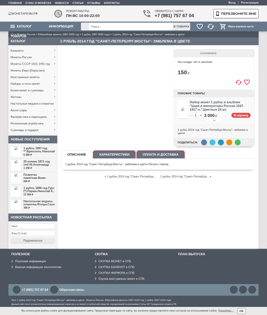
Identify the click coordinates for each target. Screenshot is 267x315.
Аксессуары (19, 110)
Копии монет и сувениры (27, 90)
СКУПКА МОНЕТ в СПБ (115, 261)
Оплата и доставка (160, 154)
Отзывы (93, 2)
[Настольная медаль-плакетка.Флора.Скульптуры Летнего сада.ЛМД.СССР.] (16, 204)
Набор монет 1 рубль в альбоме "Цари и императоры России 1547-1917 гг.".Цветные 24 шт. (217, 106)
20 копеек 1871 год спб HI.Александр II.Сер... (36, 164)
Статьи (78, 2)
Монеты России (21, 57)
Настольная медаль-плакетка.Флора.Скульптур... (39, 204)
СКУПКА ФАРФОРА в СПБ (117, 272)
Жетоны (16, 97)
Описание (76, 154)
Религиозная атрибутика (27, 123)
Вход (232, 2)
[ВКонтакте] (234, 290)
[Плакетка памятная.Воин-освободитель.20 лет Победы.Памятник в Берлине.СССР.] (16, 178)
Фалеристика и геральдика (29, 116)
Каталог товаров (21, 28)
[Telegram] (252, 290)
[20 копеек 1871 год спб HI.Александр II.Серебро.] (16, 165)
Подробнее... (225, 310)
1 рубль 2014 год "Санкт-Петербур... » (185, 176)
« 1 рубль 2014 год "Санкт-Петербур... (130, 176)
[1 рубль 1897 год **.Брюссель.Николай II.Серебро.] (16, 151)
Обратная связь (71, 289)
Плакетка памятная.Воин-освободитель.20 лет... (35, 179)
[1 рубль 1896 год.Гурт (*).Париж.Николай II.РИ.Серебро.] (16, 191)
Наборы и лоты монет (25, 83)
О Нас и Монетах (38, 2)
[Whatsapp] (243, 290)
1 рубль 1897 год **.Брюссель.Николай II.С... (39, 151)
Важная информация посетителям (38, 267)
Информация (61, 26)
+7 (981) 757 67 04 (170, 15)
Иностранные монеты (25, 77)
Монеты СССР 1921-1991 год (30, 63)
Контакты (112, 2)
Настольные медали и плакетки (32, 103)
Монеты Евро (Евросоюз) (28, 70)
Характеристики (114, 154)
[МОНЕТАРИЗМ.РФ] (24, 13)
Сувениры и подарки (24, 130)
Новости (62, 2)
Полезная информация (30, 261)
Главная (15, 2)
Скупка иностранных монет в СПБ (122, 278)
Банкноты (17, 50)
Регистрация (250, 2)
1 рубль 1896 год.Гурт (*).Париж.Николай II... (39, 189)
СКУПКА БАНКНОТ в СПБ (116, 267)
